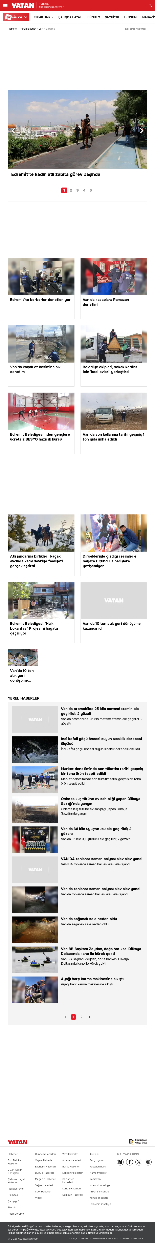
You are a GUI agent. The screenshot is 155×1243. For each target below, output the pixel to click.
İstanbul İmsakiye (100, 1185)
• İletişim (83, 1238)
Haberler (13, 28)
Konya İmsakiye (99, 1197)
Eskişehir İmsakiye (100, 1204)
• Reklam (124, 1238)
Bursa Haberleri (71, 1166)
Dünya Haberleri (44, 1173)
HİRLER (14, 17)
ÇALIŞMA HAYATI (70, 17)
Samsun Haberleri (72, 1194)
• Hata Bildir (137, 1238)
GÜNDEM (93, 17)
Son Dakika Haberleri (14, 1162)
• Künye (73, 1238)
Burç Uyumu (97, 1160)
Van (41, 28)
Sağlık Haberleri (44, 1185)
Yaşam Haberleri (44, 1160)
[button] (13, 131)
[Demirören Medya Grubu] (138, 1142)
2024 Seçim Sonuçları (15, 1171)
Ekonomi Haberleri (45, 1166)
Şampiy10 (13, 1201)
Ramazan (95, 1179)
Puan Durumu (16, 1213)
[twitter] (138, 1162)
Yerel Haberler (28, 28)
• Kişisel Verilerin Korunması (104, 1238)
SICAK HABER (43, 17)
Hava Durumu (16, 1188)
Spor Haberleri (43, 1191)
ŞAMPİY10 (112, 17)
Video (38, 1197)
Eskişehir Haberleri (73, 1173)
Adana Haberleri (71, 1160)
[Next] (120, 1162)
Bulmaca (13, 1195)
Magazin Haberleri (45, 1179)
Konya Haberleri (71, 1188)
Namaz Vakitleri (98, 1173)
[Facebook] (129, 1162)
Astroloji (94, 1154)
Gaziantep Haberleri (68, 1181)
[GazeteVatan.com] (17, 1142)
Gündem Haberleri (45, 1154)
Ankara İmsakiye (99, 1191)
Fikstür (12, 1207)
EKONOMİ (130, 17)
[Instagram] (148, 1162)
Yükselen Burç (98, 1166)
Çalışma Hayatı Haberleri (16, 1181)
